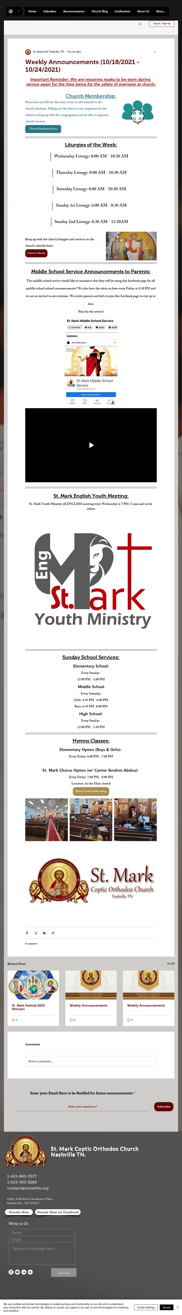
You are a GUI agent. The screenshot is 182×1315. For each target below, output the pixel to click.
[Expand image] (46, 819)
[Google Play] (30, 1272)
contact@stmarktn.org (28, 1188)
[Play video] (91, 445)
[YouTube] (17, 1272)
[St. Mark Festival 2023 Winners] (33, 985)
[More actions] (154, 52)
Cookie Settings (146, 1307)
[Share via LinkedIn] (44, 933)
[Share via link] (53, 933)
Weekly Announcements (88, 1005)
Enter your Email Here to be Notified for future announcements (81, 1093)
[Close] (178, 1307)
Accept (166, 1307)
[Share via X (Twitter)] (35, 933)
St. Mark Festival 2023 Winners (28, 1007)
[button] (50, 11)
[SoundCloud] (23, 1272)
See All (171, 964)
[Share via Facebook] (27, 933)
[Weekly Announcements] (91, 985)
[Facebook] (11, 1272)
